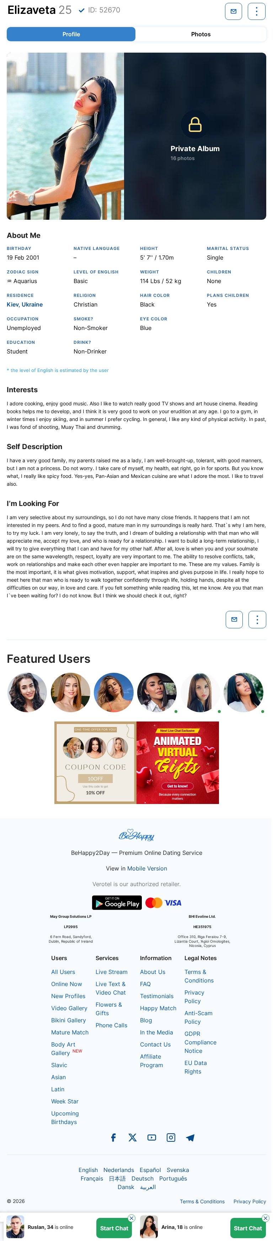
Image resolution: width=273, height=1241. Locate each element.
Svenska (178, 1169)
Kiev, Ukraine (25, 304)
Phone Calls (111, 1025)
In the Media (156, 1032)
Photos (201, 34)
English (88, 1169)
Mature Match (70, 1032)
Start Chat (114, 1228)
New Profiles (68, 996)
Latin (57, 1089)
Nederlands (118, 1169)
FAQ (145, 983)
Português (173, 1178)
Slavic (59, 1065)
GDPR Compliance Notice (200, 1042)
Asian (58, 1077)
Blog (146, 1020)
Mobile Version (147, 868)
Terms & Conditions (202, 1201)
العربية (148, 1187)
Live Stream (112, 971)
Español (150, 1169)
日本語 (117, 1178)
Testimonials (156, 996)
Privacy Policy (250, 1201)
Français (92, 1178)
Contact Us (155, 1044)
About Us (152, 971)
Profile (71, 34)
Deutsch (143, 1178)
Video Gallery (69, 1008)
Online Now (66, 983)
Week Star (65, 1101)
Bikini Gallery (68, 1020)
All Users (63, 971)
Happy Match (158, 1008)
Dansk (126, 1187)
